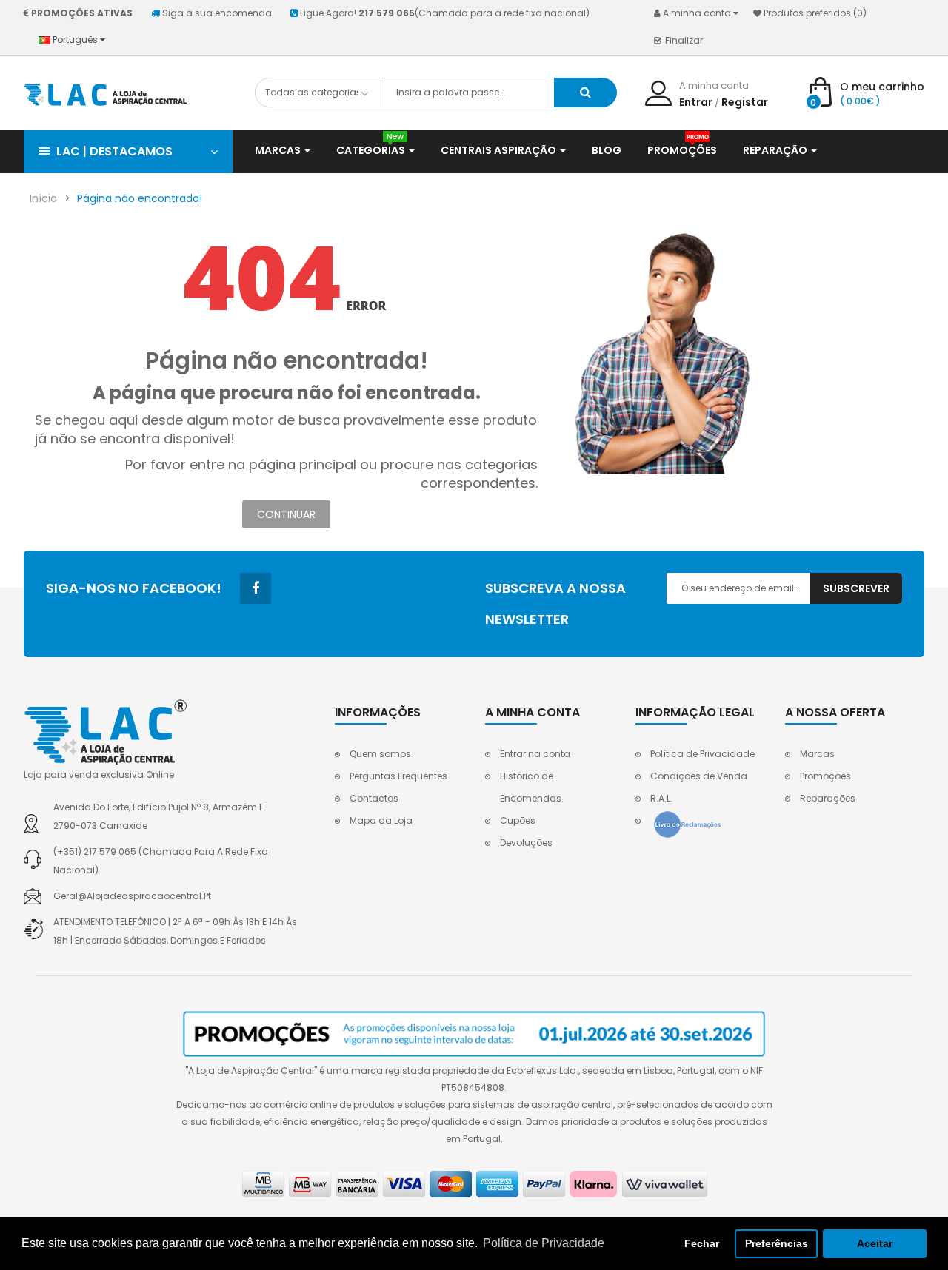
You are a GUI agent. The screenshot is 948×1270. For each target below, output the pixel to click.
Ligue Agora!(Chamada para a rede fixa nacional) (445, 13)
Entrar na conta (535, 753)
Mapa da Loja (381, 820)
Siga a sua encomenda (217, 13)
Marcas (817, 753)
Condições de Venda (698, 776)
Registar (744, 102)
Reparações (827, 798)
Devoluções (526, 842)
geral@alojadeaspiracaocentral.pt (132, 896)
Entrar (695, 102)
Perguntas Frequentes (398, 776)
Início (43, 198)
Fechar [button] (701, 1243)
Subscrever (856, 588)
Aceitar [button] (874, 1243)
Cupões (517, 820)
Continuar (286, 514)
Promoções (825, 776)
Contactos (374, 798)
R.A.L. (661, 798)
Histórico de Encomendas (530, 787)
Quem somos (380, 753)
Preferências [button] (776, 1243)
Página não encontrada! (139, 198)
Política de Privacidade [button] (543, 1243)
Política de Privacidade (702, 753)
